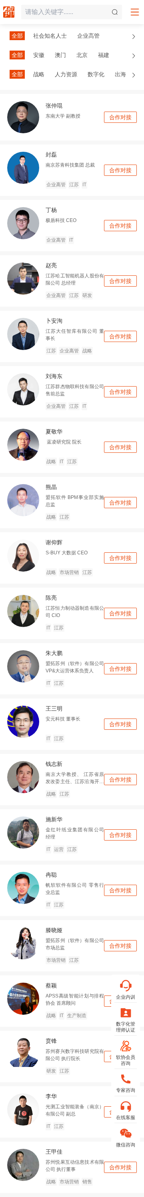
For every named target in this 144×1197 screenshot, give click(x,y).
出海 (120, 74)
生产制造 (76, 1015)
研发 (87, 295)
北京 (82, 55)
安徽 (38, 55)
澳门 (60, 55)
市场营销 (69, 572)
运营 (59, 849)
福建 (103, 55)
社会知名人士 (50, 36)
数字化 (96, 74)
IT (84, 184)
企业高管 (88, 36)
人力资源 (66, 74)
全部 (17, 36)
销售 (87, 1182)
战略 (38, 74)
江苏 (74, 184)
